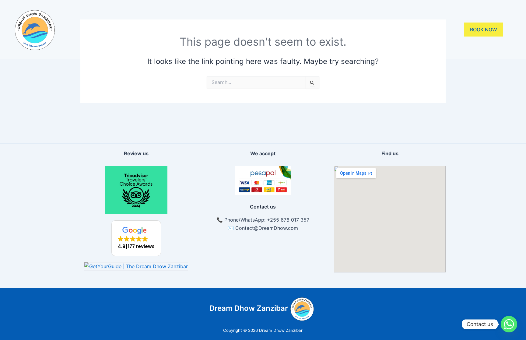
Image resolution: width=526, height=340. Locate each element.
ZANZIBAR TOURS (233, 29)
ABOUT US (179, 29)
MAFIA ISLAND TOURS (312, 29)
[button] (136, 238)
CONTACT (379, 29)
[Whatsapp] (509, 324)
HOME (141, 29)
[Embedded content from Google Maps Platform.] (390, 219)
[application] (263, 29)
